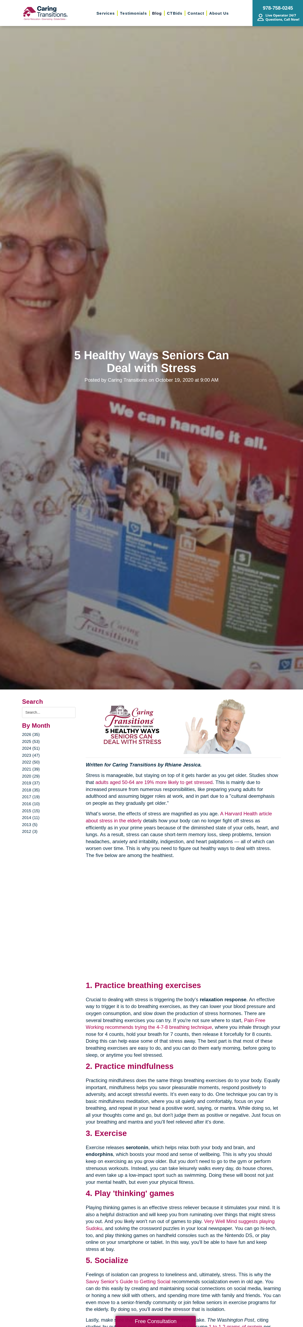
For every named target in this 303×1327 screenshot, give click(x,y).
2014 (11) (31, 817)
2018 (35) (31, 790)
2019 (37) (31, 783)
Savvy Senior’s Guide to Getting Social (128, 1281)
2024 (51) (31, 748)
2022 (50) (31, 762)
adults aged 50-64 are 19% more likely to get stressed (154, 782)
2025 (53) (31, 741)
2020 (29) (31, 776)
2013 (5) (30, 824)
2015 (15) (31, 811)
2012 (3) (30, 831)
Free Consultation (155, 1321)
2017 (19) (31, 797)
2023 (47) (31, 755)
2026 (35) (31, 734)
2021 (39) (31, 769)
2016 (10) (31, 804)
